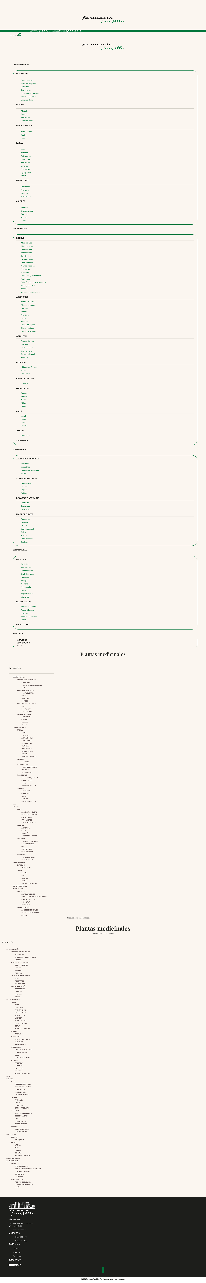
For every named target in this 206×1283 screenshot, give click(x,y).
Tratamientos (27, 852)
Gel (23, 846)
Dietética (21, 559)
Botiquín (21, 865)
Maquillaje (22, 74)
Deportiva (25, 902)
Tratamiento (26, 772)
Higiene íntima (27, 860)
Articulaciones (28, 894)
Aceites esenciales (29, 910)
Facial (19, 143)
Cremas (24, 722)
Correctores (27, 780)
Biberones (25, 682)
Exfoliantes (26, 741)
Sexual (24, 881)
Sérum (24, 754)
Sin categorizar (20, 886)
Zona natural (19, 889)
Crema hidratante (29, 767)
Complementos (27, 693)
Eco (14, 804)
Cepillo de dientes (29, 815)
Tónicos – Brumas (29, 756)
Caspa (24, 831)
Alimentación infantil (27, 478)
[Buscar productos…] (10, 12)
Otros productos (29, 836)
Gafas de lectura (25, 379)
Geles (24, 725)
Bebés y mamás (19, 677)
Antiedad (25, 735)
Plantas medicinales (30, 913)
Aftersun (25, 791)
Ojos (23, 783)
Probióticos (22, 625)
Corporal (21, 362)
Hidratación (26, 743)
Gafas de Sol (23, 388)
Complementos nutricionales (34, 897)
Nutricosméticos (28, 801)
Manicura (25, 770)
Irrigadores (26, 820)
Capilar (20, 825)
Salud (19, 411)
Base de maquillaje (29, 778)
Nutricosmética (24, 125)
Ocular (24, 878)
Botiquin (20, 238)
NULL (23, 706)
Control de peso (28, 899)
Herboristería (23, 602)
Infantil (24, 799)
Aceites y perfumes (29, 841)
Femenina (21, 854)
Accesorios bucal (29, 812)
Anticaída (25, 828)
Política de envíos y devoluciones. (112, 1279)
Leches (24, 696)
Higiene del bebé (24, 514)
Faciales (25, 796)
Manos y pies (22, 180)
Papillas (25, 698)
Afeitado (25, 762)
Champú (24, 719)
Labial (24, 873)
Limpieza (25, 746)
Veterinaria (22, 440)
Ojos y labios (27, 751)
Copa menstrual (28, 857)
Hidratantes (26, 849)
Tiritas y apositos (29, 883)
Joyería (20, 431)
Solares (20, 201)
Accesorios (22, 297)
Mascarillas (26, 748)
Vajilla (24, 688)
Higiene (16, 807)
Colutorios (26, 817)
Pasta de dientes (28, 823)
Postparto (26, 709)
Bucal (19, 809)
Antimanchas (27, 738)
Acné (23, 733)
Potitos (24, 701)
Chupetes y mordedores (31, 685)
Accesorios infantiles (27, 459)
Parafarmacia (19, 862)
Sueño (24, 915)
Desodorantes (27, 844)
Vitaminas (25, 905)
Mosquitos (26, 867)
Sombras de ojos (28, 785)
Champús (25, 833)
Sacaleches (26, 711)
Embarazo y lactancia (27, 498)
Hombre (20, 104)
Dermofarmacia (19, 727)
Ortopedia (21, 336)
